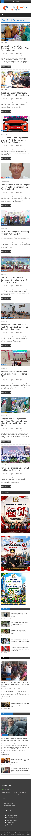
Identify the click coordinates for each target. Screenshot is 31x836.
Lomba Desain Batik (13, 474)
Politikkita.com (10, 822)
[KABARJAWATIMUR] (7, 789)
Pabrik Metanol (12, 193)
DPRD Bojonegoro (13, 146)
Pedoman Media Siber (9, 805)
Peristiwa (9, 679)
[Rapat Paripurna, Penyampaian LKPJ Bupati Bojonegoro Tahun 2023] (15, 358)
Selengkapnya (4, 698)
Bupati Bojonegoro (5, 55)
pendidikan (11, 317)
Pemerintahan (9, 38)
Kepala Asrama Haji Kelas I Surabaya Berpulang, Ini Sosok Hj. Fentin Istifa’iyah (19, 615)
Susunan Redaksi (8, 803)
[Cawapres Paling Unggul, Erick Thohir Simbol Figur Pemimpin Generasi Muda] (5, 640)
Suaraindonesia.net (11, 820)
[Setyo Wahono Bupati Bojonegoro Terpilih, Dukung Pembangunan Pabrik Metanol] (15, 171)
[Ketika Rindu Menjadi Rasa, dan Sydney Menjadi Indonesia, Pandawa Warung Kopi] (5, 704)
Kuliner (3, 679)
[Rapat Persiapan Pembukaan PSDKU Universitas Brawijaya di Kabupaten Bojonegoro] (15, 311)
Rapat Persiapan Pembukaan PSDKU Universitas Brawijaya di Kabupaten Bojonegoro (14, 327)
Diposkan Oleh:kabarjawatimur (8, 53)
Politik (10, 130)
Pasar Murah (12, 55)
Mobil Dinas (19, 146)
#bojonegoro (4, 238)
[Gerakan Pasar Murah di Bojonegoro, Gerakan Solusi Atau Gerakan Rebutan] (15, 32)
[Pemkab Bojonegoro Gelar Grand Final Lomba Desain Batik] (15, 454)
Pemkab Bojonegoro (19, 55)
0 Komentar (19, 53)
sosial (15, 411)
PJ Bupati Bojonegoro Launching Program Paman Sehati (15, 233)
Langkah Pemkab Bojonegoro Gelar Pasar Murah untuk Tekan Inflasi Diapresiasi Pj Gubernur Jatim (14, 422)
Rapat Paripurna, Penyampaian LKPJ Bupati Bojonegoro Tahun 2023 (14, 374)
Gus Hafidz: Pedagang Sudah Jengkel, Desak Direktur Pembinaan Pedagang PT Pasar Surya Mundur (15, 684)
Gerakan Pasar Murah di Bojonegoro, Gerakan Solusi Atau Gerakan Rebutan (15, 48)
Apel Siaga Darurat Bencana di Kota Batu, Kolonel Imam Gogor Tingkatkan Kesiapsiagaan (20, 649)
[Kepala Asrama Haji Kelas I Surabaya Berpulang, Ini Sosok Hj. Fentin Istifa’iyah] (5, 614)
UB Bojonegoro (25, 333)
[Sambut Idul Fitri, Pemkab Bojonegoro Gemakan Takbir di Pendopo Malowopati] (15, 264)
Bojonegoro (4, 333)
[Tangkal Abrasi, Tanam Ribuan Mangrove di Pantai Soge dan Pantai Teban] (5, 631)
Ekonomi (3, 38)
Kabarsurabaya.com (12, 817)
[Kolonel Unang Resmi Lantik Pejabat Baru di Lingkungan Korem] (5, 623)
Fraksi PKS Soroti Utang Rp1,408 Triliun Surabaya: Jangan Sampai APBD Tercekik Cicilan (20, 761)
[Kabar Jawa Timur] (2, 15)
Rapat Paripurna (21, 380)
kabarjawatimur (13, 688)
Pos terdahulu (5, 492)
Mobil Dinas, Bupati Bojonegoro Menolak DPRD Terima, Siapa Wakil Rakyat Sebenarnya (14, 140)
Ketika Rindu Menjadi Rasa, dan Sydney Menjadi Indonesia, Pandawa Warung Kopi (20, 705)
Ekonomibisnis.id (11, 825)
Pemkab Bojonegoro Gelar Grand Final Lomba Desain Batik (15, 469)
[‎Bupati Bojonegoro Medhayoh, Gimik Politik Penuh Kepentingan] (15, 79)
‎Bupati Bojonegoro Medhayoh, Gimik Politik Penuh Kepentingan (15, 94)
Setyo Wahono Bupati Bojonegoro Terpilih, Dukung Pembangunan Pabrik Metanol (15, 187)
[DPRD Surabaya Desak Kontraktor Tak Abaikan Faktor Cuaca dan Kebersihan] (5, 769)
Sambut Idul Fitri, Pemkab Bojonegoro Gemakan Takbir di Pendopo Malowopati (14, 280)
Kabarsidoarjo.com (12, 815)
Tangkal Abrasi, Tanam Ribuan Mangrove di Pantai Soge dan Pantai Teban (19, 632)
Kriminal (3, 177)
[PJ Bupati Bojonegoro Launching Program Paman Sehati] (15, 218)
